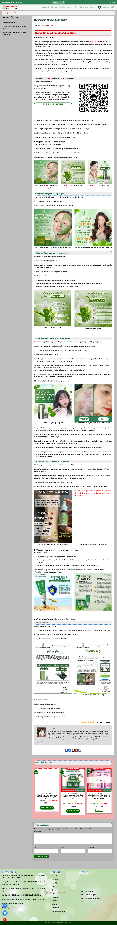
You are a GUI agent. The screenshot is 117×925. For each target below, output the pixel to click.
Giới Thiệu (54, 7)
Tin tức (14, 13)
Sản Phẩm (62, 7)
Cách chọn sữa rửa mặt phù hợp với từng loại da (14, 33)
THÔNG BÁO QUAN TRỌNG (11, 23)
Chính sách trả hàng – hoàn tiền (91, 898)
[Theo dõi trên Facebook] (109, 2)
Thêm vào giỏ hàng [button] (47, 807)
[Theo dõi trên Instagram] (110, 2)
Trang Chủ (45, 7)
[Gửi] (63, 2)
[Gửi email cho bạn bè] (73, 750)
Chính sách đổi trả (87, 902)
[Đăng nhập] (99, 7)
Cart (53, 893)
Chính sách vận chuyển (88, 895)
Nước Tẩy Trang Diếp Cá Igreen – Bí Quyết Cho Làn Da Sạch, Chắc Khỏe (47, 797)
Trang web (91, 847)
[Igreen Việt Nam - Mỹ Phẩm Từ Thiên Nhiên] (10, 7)
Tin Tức (80, 7)
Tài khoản (55, 904)
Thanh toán (55, 908)
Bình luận (37, 832)
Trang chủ (7, 13)
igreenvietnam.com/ (43, 742)
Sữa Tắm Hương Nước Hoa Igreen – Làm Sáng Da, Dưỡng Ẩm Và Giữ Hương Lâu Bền (99, 797)
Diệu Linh (50, 25)
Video (86, 7)
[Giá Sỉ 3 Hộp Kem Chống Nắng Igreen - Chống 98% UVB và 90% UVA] (73, 780)
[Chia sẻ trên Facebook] (66, 750)
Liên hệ (92, 7)
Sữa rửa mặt (68, 185)
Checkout (55, 897)
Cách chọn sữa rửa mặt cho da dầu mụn (14, 28)
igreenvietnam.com (14, 908)
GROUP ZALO (46, 78)
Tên (35, 847)
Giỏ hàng (54, 901)
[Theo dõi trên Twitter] (112, 2)
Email (62, 847)
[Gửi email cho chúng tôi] (114, 2)
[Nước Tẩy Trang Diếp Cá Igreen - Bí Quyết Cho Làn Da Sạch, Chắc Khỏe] (47, 780)
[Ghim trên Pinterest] (76, 750)
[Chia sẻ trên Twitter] (69, 750)
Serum (92, 185)
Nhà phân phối (71, 7)
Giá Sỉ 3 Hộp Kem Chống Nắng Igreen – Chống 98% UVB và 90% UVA (73, 797)
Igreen (72, 33)
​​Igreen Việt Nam (94, 42)
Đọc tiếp (99, 810)
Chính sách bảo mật (87, 891)
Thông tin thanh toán (58, 911)
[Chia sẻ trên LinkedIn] (79, 750)
